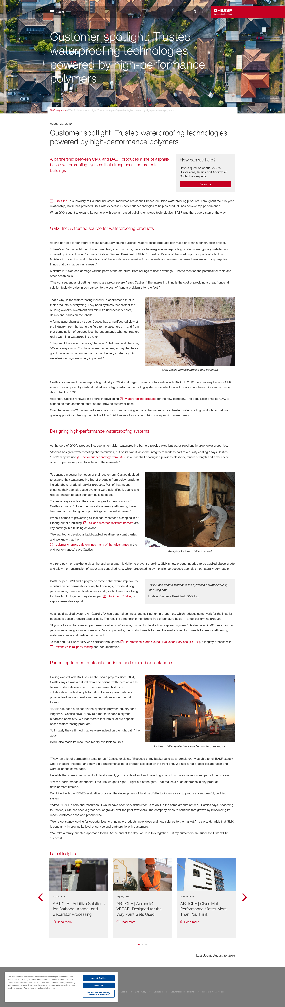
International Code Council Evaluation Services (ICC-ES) (162, 642)
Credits (124, 992)
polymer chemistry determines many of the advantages (92, 544)
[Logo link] (223, 12)
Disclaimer (158, 992)
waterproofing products (140, 399)
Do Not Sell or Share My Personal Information (98, 993)
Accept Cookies (98, 978)
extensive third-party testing (74, 647)
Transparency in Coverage (213, 992)
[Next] (244, 898)
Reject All (98, 985)
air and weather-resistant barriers (110, 523)
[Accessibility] (202, 12)
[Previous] (40, 898)
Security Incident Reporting (182, 992)
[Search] (195, 12)
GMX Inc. (61, 201)
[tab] (139, 944)
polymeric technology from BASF (103, 457)
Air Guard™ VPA (119, 596)
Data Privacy (140, 992)
